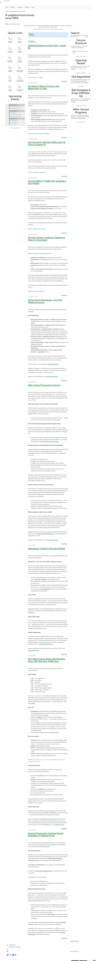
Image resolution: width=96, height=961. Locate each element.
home (8, 0)
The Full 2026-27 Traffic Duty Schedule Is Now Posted (47, 182)
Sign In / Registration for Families (41, 29)
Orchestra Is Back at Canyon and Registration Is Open (43, 87)
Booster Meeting (13, 123)
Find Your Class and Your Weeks (37, 229)
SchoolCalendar (10, 52)
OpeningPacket (10, 42)
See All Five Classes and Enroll (36, 291)
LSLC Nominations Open (14, 108)
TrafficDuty (10, 81)
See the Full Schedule (81, 105)
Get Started (81, 86)
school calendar (45, 589)
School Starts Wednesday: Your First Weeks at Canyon (45, 301)
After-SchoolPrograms (20, 71)
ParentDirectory (20, 61)
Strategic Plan (73, 949)
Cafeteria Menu (31, 951)
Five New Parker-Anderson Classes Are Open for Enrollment (46, 238)
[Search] (87, 36)
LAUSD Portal (74, 941)
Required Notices (45, 644)
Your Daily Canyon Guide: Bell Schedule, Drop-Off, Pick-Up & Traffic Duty (46, 660)
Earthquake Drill (13, 112)
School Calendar (32, 947)
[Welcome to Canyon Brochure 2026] (81, 52)
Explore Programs (81, 122)
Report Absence (32, 949)
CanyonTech (10, 90)
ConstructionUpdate (20, 90)
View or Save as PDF (81, 56)
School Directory (32, 945)
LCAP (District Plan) (74, 945)
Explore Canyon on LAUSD (56, 29)
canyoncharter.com (53, 364)
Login (33, 7)
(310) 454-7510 (12, 949)
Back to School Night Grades (15, 116)
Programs (12, 7)
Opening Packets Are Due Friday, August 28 (47, 46)
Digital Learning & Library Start (15, 106)
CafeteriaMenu (10, 71)
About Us (51, 949)
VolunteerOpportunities (20, 81)
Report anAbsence (10, 61)
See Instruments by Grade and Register (39, 133)
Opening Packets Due (14, 120)
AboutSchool (20, 42)
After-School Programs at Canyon (44, 385)
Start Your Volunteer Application (37, 172)
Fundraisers (20, 7)
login (5, 0)
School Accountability (75, 947)
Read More (64, 81)
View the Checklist (81, 73)
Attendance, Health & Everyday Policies (46, 548)
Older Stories (31, 41)
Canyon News (52, 945)
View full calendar (15, 128)
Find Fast (27, 7)
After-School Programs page (50, 441)
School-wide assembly (14, 122)
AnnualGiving (20, 52)
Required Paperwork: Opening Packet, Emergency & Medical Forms (46, 834)
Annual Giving (52, 951)
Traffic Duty (58, 824)
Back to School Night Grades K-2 (16, 114)
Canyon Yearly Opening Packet (44, 871)
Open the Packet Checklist (35, 77)
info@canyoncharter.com (15, 951)
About (6, 7)
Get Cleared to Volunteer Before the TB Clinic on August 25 (46, 143)
